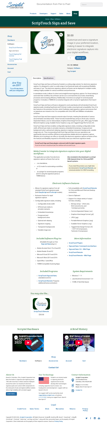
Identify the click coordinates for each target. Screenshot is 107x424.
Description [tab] (37, 78)
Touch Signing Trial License (15, 60)
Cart (9, 72)
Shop (75, 13)
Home (47, 19)
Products (33, 13)
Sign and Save (14, 51)
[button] (61, 35)
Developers (44, 13)
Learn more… (11, 394)
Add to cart (81, 58)
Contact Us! (53, 367)
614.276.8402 (43, 397)
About (68, 13)
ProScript (53, 192)
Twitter (86, 418)
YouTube (99, 418)
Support (53, 13)
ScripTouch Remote (15, 47)
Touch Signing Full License (15, 55)
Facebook (91, 418)
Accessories (12, 64)
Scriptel (73, 71)
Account (11, 68)
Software (57, 19)
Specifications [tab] (49, 78)
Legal (53, 405)
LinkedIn (95, 418)
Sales (61, 13)
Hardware (11, 40)
